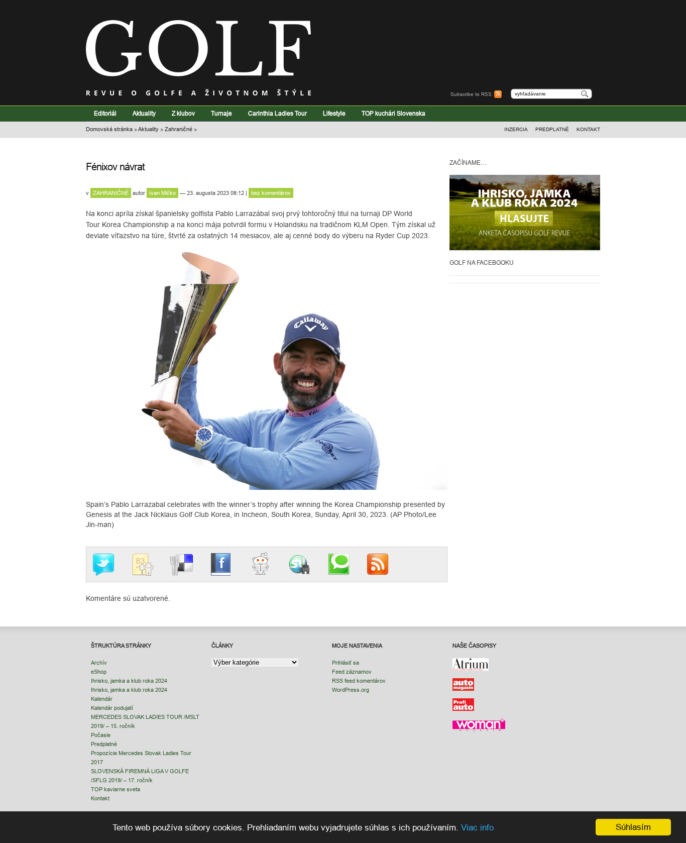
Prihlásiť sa (345, 662)
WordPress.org (350, 689)
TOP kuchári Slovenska (393, 113)
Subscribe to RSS (471, 94)
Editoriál (105, 113)
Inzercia (516, 129)
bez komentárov (271, 192)
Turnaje (221, 113)
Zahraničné (178, 129)
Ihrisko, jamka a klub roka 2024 (129, 680)
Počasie (100, 735)
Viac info (477, 827)
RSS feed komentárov (359, 680)
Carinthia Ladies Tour (277, 113)
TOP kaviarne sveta (115, 789)
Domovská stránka (109, 129)
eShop (98, 671)
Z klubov (183, 113)
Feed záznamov (352, 671)
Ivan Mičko (162, 192)
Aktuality (144, 113)
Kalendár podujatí (112, 707)
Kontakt (588, 129)
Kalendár (101, 698)
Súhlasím (633, 827)
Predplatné (552, 129)
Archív (99, 662)
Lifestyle (334, 113)
